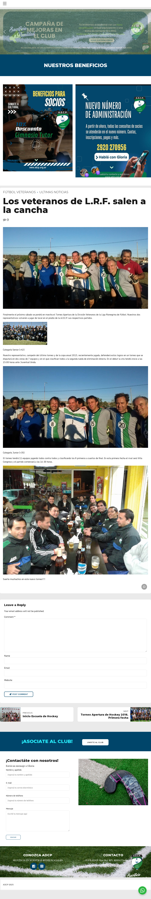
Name (7, 655)
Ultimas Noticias (53, 192)
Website (8, 680)
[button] (75, 31)
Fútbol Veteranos (19, 192)
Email (7, 668)
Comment (9, 617)
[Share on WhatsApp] (144, 587)
